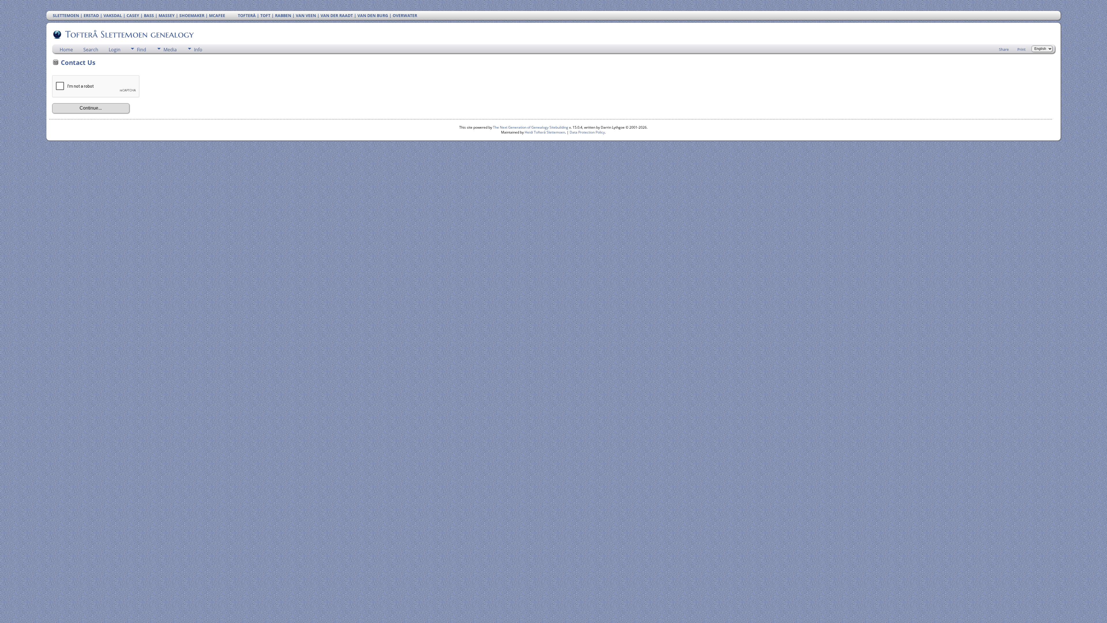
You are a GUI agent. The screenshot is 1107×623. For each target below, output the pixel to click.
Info (198, 49)
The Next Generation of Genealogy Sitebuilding (530, 127)
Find (141, 49)
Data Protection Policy (587, 132)
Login (115, 49)
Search (90, 49)
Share (1004, 49)
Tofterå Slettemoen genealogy (129, 34)
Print (1021, 49)
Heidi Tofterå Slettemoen (545, 132)
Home (66, 49)
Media (170, 49)
